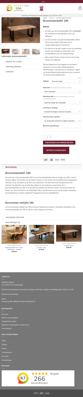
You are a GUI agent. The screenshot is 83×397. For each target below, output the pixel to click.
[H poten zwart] (41, 234)
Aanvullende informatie (15, 217)
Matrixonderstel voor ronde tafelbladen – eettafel (14, 248)
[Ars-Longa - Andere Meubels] (41, 8)
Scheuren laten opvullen (51, 117)
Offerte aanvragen (56, 150)
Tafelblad (46, 81)
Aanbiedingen (7, 360)
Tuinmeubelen (7, 352)
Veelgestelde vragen (9, 321)
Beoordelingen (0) (13, 222)
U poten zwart (68, 245)
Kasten (4, 348)
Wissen (79, 78)
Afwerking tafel (58, 97)
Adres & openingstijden (10, 318)
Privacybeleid (6, 328)
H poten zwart (41, 247)
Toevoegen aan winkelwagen (59, 142)
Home (45, 18)
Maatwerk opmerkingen (51, 126)
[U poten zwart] (68, 233)
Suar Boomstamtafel (64, 18)
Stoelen (4, 344)
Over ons (5, 314)
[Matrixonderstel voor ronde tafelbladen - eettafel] (14, 234)
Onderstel (57, 87)
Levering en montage (50, 108)
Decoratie (5, 356)
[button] (43, 1)
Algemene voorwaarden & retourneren (15, 325)
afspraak (57, 60)
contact (62, 57)
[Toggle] (3, 62)
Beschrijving (11, 167)
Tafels (51, 18)
